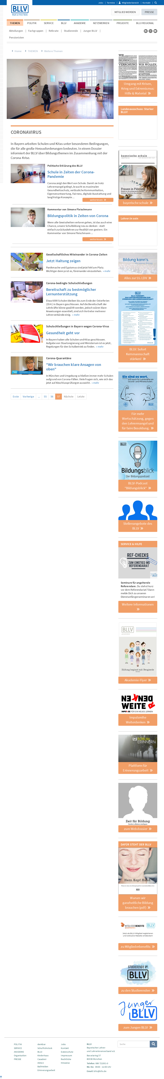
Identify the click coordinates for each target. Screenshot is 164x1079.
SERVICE (49, 23)
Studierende (71, 30)
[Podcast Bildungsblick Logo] (137, 460)
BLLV (64, 23)
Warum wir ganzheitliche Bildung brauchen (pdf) (138, 903)
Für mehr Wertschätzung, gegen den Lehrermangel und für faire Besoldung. (138, 421)
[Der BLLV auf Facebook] (146, 31)
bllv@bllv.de (100, 1071)
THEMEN (15, 23)
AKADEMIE (80, 23)
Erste (16, 396)
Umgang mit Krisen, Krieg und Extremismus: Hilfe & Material (137, 88)
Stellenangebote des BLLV (137, 525)
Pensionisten (16, 37)
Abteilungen (16, 30)
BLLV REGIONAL (145, 23)
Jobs (100, 2)
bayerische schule (136, 203)
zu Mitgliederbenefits (136, 946)
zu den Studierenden (136, 990)
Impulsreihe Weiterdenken (136, 719)
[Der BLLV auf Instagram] (150, 31)
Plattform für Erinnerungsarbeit (136, 767)
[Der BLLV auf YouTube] (155, 31)
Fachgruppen (35, 30)
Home (18, 51)
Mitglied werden (125, 12)
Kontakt (146, 2)
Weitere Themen (53, 51)
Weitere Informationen (138, 604)
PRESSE (149, 12)
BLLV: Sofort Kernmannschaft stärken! (138, 354)
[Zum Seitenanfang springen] (1, 1077)
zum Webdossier (136, 829)
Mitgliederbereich (130, 2)
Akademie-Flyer (136, 680)
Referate (54, 30)
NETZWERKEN (101, 23)
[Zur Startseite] (19, 9)
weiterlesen (96, 199)
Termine (111, 2)
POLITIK (31, 23)
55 (45, 396)
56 (52, 396)
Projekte (123, 23)
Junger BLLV (90, 30)
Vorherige (28, 396)
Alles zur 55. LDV (136, 278)
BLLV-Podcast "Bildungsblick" (136, 485)
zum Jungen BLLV (136, 1027)
